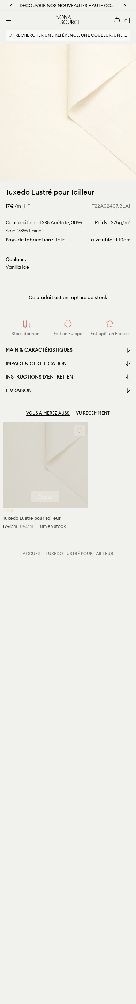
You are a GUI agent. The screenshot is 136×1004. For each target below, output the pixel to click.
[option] (68, 112)
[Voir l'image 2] (69, 174)
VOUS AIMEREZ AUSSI (48, 413)
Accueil (32, 553)
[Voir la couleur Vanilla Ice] (8, 510)
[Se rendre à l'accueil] (68, 19)
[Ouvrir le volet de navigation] (8, 19)
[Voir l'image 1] (66, 174)
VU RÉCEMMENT (93, 413)
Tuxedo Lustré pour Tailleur (79, 553)
